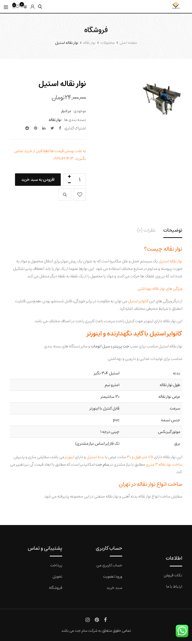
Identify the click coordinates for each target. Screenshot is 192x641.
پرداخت (56, 565)
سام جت (102, 464)
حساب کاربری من (109, 565)
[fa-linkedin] (44, 128)
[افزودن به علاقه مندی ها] (80, 194)
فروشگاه (55, 587)
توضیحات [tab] (172, 230)
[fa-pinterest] (35, 128)
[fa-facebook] (60, 128)
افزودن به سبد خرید (37, 179)
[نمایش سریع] (64, 194)
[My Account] (32, 6)
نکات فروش (173, 575)
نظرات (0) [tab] (146, 230)
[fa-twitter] (52, 128)
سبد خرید (114, 587)
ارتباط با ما (174, 586)
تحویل (57, 576)
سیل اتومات (100, 346)
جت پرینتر (121, 346)
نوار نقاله (55, 119)
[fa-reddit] (27, 128)
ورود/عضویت (112, 576)
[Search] (40, 6)
